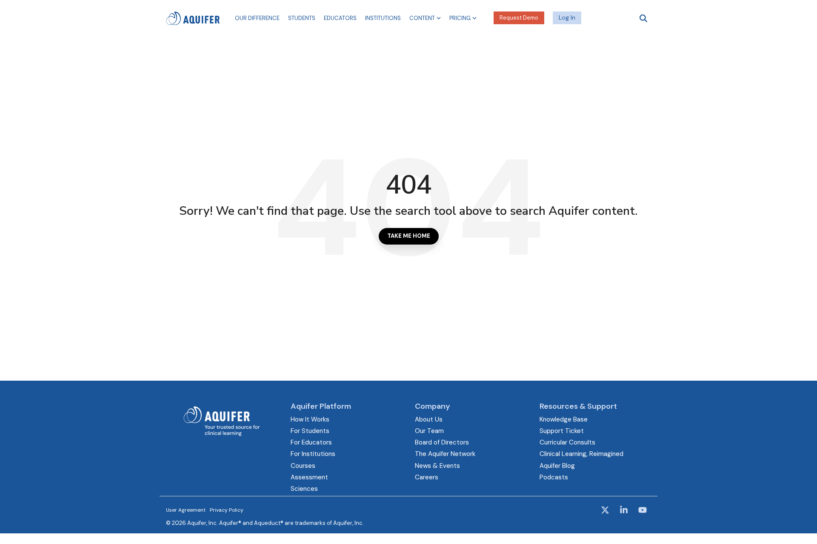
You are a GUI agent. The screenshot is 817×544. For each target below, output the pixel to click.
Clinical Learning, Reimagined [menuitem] (581, 454)
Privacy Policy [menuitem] (226, 510)
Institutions (383, 18)
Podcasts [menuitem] (554, 477)
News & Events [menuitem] (437, 465)
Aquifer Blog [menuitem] (557, 465)
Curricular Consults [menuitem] (567, 442)
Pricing (460, 18)
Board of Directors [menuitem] (442, 442)
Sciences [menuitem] (304, 488)
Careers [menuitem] (426, 477)
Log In (567, 17)
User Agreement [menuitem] (186, 510)
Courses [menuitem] (303, 465)
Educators (340, 18)
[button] (606, 510)
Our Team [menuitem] (429, 431)
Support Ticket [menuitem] (562, 431)
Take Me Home (408, 235)
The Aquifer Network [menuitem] (445, 454)
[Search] (643, 18)
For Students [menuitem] (310, 431)
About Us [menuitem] (429, 419)
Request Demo (519, 17)
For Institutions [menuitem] (313, 454)
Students (301, 18)
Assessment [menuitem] (309, 477)
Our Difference (257, 18)
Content (422, 18)
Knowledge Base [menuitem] (564, 419)
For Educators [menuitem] (311, 442)
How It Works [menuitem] (310, 419)
